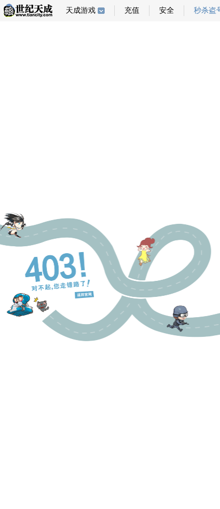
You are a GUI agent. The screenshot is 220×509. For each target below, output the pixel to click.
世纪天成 (28, 10)
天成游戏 (81, 10)
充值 (131, 10)
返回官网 (84, 294)
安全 (166, 10)
